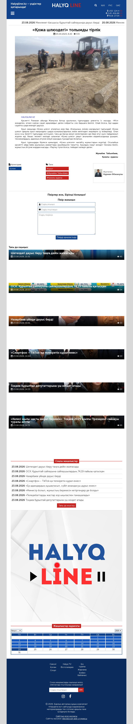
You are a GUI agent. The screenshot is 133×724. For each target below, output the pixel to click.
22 (98, 646)
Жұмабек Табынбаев (58, 173)
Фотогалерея (67, 667)
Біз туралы (82, 665)
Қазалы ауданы (55, 177)
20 (66, 646)
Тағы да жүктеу (66, 505)
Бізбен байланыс (82, 674)
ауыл (50, 168)
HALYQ (66, 5)
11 (35, 643)
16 (113, 643)
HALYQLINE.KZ (28, 117)
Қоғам (13, 168)
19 (50, 646)
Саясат (53, 664)
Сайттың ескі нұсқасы (66, 716)
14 (82, 643)
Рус (110, 5)
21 (82, 646)
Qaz (118, 5)
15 (98, 643)
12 (50, 643)
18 (35, 646)
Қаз (103, 5)
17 (19, 646)
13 (66, 643)
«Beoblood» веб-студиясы (74, 718)
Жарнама (82, 669)
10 (19, 643)
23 (113, 646)
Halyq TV (67, 664)
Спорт (53, 670)
